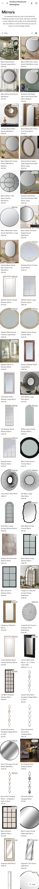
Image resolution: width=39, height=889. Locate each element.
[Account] (31, 3)
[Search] (7, 3)
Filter (6, 33)
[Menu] (2, 3)
